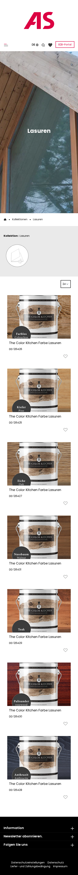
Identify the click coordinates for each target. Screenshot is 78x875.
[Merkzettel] (50, 44)
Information (14, 828)
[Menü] (7, 44)
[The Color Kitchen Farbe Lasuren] (39, 317)
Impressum (60, 866)
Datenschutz (56, 862)
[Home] (5, 219)
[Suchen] (43, 44)
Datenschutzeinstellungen (28, 862)
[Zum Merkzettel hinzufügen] (65, 357)
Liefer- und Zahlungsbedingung (30, 866)
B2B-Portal (64, 44)
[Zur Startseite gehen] (39, 20)
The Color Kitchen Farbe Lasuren (35, 343)
